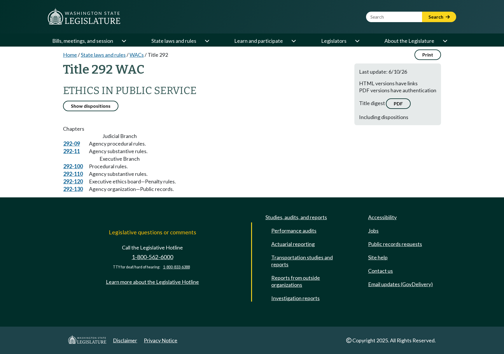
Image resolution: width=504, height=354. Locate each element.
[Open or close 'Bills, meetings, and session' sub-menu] (123, 41)
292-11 (71, 151)
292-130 (73, 189)
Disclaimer (125, 340)
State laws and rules (173, 41)
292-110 (73, 174)
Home (70, 55)
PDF (398, 103)
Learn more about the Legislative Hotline (152, 282)
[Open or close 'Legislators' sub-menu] (357, 41)
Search (436, 17)
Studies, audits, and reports (296, 217)
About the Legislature (409, 41)
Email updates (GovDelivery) (400, 284)
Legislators (333, 41)
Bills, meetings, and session (82, 41)
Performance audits (293, 230)
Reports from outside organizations (295, 281)
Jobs (373, 230)
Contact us (380, 271)
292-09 (71, 143)
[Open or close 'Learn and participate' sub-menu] (293, 41)
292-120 (73, 181)
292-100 (73, 166)
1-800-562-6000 (152, 257)
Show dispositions (91, 106)
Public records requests (395, 244)
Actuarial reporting (293, 244)
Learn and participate (258, 41)
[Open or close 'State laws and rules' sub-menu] (206, 41)
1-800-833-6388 (176, 267)
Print (427, 54)
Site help (378, 257)
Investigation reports (295, 298)
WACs (137, 55)
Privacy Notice (160, 340)
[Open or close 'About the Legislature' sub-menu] (444, 41)
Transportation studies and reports (302, 261)
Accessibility (382, 217)
